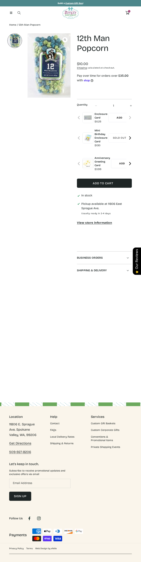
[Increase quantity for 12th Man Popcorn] (128, 105)
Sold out (119, 137)
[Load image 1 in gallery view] (14, 40)
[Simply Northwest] (70, 13)
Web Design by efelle (46, 548)
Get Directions (20, 443)
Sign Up (20, 496)
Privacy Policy (16, 548)
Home (12, 24)
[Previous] (79, 118)
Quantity (82, 104)
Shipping (82, 67)
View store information (94, 222)
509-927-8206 (20, 452)
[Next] (130, 118)
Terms (29, 548)
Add (119, 117)
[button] (11, 13)
